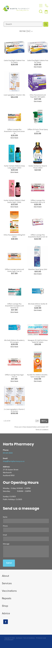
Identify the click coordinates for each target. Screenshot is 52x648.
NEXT (44, 421)
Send (9, 563)
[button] (41, 11)
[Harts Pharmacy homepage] (20, 8)
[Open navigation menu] (41, 5)
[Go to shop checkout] (46, 11)
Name (5, 517)
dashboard (19, 638)
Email (5, 535)
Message (6, 544)
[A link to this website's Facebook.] (5, 621)
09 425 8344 (8, 453)
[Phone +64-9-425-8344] (46, 5)
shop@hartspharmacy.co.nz (13, 461)
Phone (5, 526)
